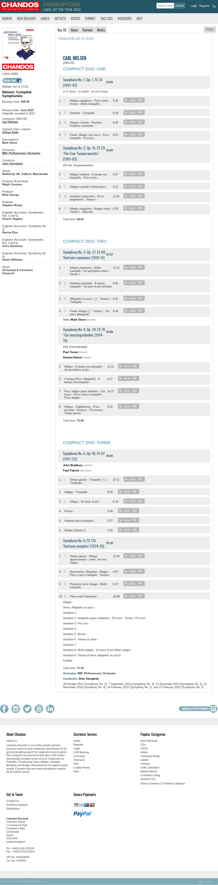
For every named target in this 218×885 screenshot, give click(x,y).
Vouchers (125, 18)
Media (101, 30)
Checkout (79, 760)
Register (204, 5)
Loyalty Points (81, 767)
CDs (143, 744)
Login (194, 5)
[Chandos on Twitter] (28, 712)
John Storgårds (12, 163)
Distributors (13, 808)
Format (90, 18)
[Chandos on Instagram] (16, 712)
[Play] (126, 100)
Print (209, 29)
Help (139, 18)
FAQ (75, 763)
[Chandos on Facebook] (5, 712)
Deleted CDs (148, 779)
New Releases (26, 18)
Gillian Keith (10, 132)
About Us (11, 740)
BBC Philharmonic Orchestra (21, 153)
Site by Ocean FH (206, 882)
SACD (144, 748)
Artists (60, 18)
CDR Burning (81, 752)
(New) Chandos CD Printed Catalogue (163, 783)
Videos (75, 18)
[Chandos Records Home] (20, 10)
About (74, 30)
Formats (145, 763)
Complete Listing (150, 775)
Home (76, 740)
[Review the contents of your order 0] (214, 8)
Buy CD (61, 30)
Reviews (87, 30)
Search (7, 18)
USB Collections (150, 767)
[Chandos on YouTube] (39, 712)
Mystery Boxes (149, 771)
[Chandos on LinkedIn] (51, 712)
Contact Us (12, 801)
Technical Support (16, 804)
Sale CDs (106, 18)
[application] (135, 101)
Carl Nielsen (10, 122)
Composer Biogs (150, 756)
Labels (45, 18)
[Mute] (140, 100)
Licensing (79, 756)
